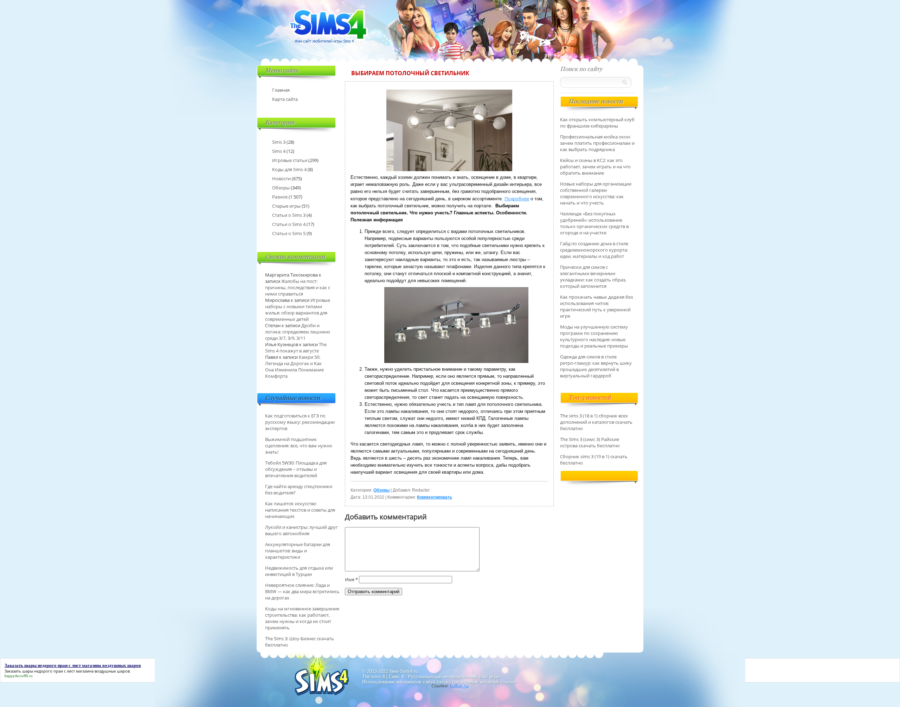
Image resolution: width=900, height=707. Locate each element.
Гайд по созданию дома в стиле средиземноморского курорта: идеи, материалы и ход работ (594, 249)
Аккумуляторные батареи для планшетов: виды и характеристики (297, 550)
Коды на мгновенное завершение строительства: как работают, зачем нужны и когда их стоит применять (302, 618)
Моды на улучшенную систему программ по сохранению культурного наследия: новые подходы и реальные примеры (594, 336)
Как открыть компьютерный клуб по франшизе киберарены (597, 122)
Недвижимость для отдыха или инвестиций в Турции (299, 571)
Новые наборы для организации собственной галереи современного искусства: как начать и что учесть (595, 193)
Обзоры (381, 490)
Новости (281, 178)
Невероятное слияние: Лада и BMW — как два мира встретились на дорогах (302, 591)
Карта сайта (285, 99)
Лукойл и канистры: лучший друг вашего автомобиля (301, 530)
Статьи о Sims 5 (289, 233)
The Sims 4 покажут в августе (296, 347)
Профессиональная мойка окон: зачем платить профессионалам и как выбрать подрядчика (597, 143)
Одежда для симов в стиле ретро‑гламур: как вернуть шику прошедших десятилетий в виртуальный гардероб (596, 366)
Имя (351, 579)
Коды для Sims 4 (289, 169)
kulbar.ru (459, 685)
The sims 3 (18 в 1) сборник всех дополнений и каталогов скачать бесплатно (596, 422)
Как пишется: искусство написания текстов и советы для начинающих (300, 509)
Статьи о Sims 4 (289, 224)
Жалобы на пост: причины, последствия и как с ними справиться (297, 287)
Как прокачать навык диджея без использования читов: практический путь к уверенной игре (596, 306)
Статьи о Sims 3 (289, 215)
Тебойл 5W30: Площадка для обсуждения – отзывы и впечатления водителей (296, 469)
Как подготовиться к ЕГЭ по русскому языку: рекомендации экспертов (300, 422)
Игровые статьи (289, 160)
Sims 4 (278, 151)
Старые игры (286, 206)
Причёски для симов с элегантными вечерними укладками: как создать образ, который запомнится (593, 276)
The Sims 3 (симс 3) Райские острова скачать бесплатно (590, 442)
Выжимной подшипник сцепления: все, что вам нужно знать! (298, 445)
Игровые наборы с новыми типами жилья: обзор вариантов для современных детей (297, 309)
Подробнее (516, 198)
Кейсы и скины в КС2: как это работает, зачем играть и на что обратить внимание (595, 166)
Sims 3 (278, 142)
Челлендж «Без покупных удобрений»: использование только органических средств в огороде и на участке (594, 223)
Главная (281, 90)
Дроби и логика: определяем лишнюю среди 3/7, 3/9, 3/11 (297, 331)
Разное (280, 197)
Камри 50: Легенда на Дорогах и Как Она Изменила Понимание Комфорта (294, 366)
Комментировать (434, 497)
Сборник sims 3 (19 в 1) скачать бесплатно (594, 459)
